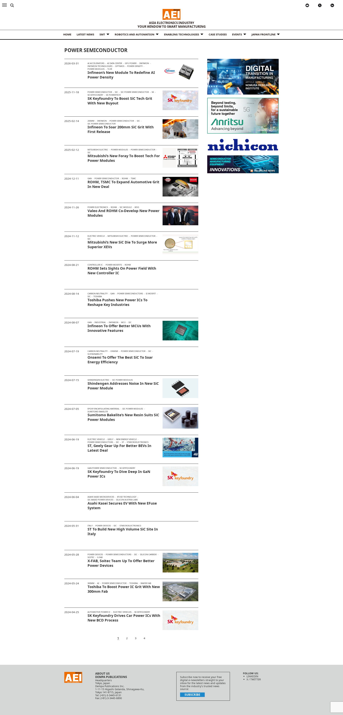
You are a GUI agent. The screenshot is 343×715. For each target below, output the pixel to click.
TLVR (109, 69)
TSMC (133, 178)
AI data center (114, 63)
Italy (90, 525)
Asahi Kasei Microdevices (101, 497)
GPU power (130, 63)
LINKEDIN (252, 676)
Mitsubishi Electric (98, 149)
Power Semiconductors (130, 293)
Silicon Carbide (148, 554)
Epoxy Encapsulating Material (104, 408)
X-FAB (100, 557)
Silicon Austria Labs (127, 499)
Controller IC (95, 265)
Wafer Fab (146, 583)
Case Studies (218, 34)
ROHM (125, 178)
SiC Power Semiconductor (135, 92)
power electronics (98, 207)
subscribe (192, 695)
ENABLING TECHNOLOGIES (181, 34)
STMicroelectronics (137, 442)
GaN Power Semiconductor (102, 468)
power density (135, 66)
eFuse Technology (126, 497)
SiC (116, 92)
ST (123, 442)
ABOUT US (102, 673)
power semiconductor (100, 92)
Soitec (91, 557)
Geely (110, 439)
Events (237, 34)
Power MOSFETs (114, 265)
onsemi (114, 351)
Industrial (100, 322)
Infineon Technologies (100, 66)
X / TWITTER (254, 679)
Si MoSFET (151, 293)
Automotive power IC (99, 612)
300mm (91, 583)
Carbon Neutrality (98, 293)
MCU (123, 322)
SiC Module (126, 207)
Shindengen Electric (98, 380)
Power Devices (103, 525)
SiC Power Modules (122, 380)
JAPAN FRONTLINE (263, 34)
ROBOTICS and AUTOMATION (134, 34)
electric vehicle (96, 236)
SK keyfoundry (95, 95)
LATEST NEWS (85, 34)
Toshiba (97, 296)
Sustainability (95, 354)
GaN (90, 178)
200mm (91, 121)
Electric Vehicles (122, 612)
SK (153, 92)
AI (98, 583)
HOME (67, 34)
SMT (102, 34)
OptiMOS (119, 66)
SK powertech (113, 95)
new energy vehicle (126, 439)
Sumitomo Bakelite (98, 411)
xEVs (137, 207)
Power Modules (96, 69)
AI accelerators (96, 63)
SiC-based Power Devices (100, 499)
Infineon (144, 63)
